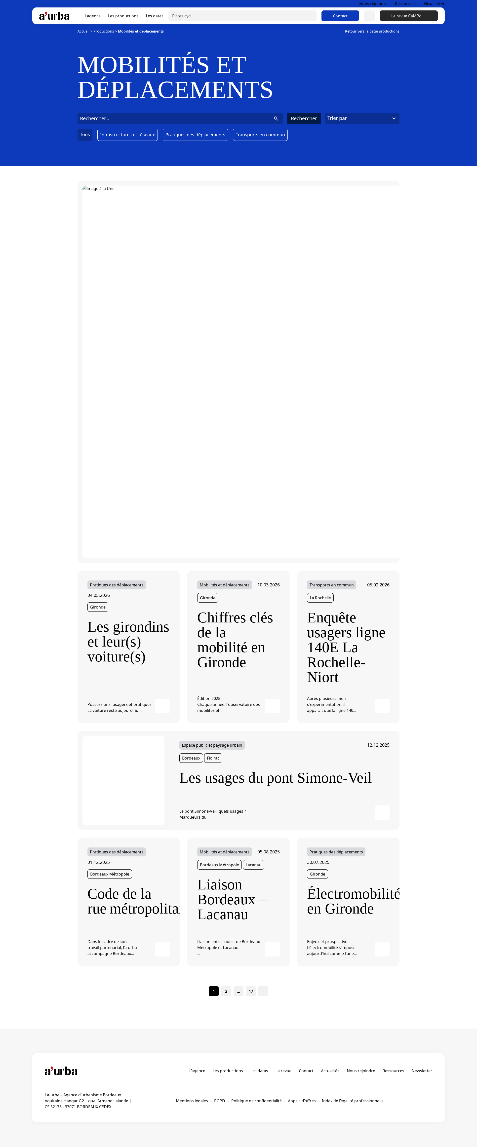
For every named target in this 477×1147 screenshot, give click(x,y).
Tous (85, 134)
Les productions (123, 16)
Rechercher (304, 118)
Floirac (213, 758)
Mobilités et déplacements (224, 585)
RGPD (219, 1101)
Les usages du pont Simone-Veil (275, 777)
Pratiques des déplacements (195, 135)
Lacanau (253, 865)
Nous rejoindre (373, 3)
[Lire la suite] (162, 706)
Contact (340, 16)
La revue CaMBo (406, 16)
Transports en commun (260, 135)
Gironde (98, 607)
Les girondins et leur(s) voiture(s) (128, 641)
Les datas (154, 16)
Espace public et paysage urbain (212, 745)
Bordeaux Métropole (109, 874)
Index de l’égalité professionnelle (353, 1101)
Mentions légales (192, 1101)
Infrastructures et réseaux (127, 135)
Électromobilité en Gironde (348, 901)
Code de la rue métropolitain (128, 901)
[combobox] (362, 118)
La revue (283, 1070)
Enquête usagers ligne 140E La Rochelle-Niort (346, 647)
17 (251, 991)
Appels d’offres (302, 1101)
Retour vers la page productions (372, 31)
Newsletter (434, 3)
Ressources (406, 3)
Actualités (330, 1070)
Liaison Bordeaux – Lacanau (232, 899)
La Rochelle (320, 598)
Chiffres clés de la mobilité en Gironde (235, 640)
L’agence (93, 16)
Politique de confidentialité (256, 1101)
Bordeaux (191, 758)
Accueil (83, 31)
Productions (103, 31)
